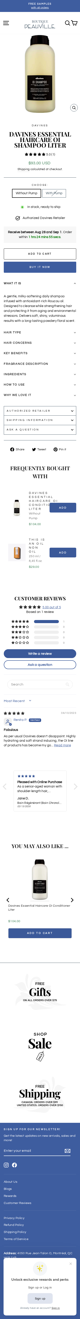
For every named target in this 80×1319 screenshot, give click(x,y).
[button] (35, 154)
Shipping (24, 169)
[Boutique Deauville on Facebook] (14, 1165)
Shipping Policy (15, 1232)
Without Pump (26, 193)
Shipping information (30, 420)
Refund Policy (14, 1225)
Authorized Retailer (28, 410)
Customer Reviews (17, 1203)
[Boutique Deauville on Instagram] (6, 1165)
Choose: (40, 185)
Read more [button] (62, 745)
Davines (40, 125)
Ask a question (23, 429)
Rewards (10, 1196)
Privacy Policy (14, 1218)
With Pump (54, 193)
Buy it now (40, 267)
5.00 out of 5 (51, 607)
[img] (14, 713)
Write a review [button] (40, 653)
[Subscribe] (67, 1151)
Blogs (8, 1188)
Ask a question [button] (40, 664)
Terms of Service (16, 1239)
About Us (10, 1181)
